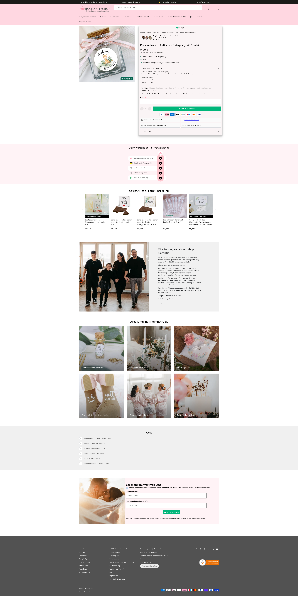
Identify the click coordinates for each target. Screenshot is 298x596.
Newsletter (83, 569)
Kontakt (82, 552)
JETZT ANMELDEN (171, 512)
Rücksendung (115, 566)
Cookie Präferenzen (117, 579)
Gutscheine (83, 566)
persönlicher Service (191, 120)
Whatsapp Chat (84, 572)
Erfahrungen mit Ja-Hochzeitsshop (153, 549)
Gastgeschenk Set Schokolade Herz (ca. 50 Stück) (95, 222)
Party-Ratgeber (84, 559)
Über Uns (82, 549)
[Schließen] (200, 8)
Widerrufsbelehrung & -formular (122, 562)
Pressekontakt (145, 562)
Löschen (194, 8)
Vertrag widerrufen (149, 566)
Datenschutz (114, 559)
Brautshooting (84, 562)
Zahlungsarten (115, 556)
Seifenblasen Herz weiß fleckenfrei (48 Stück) (173, 221)
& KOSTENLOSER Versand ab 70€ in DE (156, 52)
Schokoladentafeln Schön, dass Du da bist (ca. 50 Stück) (121, 222)
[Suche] (116, 8)
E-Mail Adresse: (132, 491)
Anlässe (149, 32)
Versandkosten (115, 552)
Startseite (142, 32)
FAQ (111, 572)
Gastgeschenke (166, 32)
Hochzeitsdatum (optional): (137, 501)
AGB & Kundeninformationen (120, 549)
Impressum (114, 576)
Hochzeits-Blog (84, 556)
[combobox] (154, 7)
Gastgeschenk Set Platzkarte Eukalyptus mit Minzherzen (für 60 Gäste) (200, 222)
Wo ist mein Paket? (117, 569)
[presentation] (82, 209)
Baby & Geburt (156, 32)
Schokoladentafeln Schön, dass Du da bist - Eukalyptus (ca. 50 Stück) (148, 222)
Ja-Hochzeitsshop (88, 588)
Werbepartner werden (148, 552)
